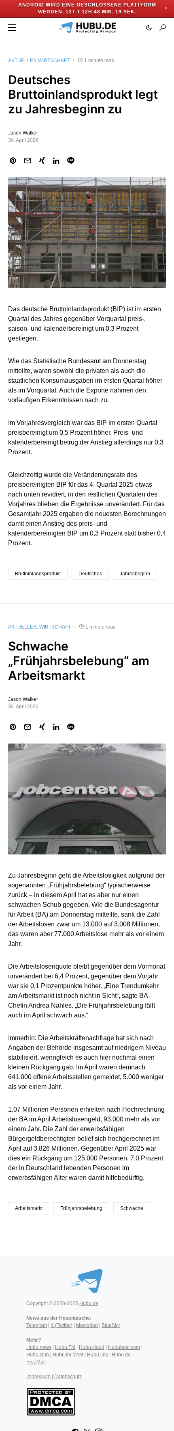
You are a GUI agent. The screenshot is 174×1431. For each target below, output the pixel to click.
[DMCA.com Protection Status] (50, 1401)
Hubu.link (97, 1354)
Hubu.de (88, 1303)
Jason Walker (23, 133)
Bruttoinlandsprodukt (38, 574)
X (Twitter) (61, 1325)
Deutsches (90, 574)
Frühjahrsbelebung (81, 1208)
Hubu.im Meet (68, 1354)
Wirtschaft (54, 60)
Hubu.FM (65, 1347)
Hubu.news (38, 1347)
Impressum (38, 1376)
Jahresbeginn (135, 574)
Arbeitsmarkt (28, 1208)
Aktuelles (22, 60)
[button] (12, 27)
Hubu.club (37, 1354)
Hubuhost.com (124, 1347)
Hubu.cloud (91, 1347)
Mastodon (87, 1325)
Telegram (36, 1325)
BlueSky (111, 1325)
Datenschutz (68, 1376)
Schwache (131, 1208)
